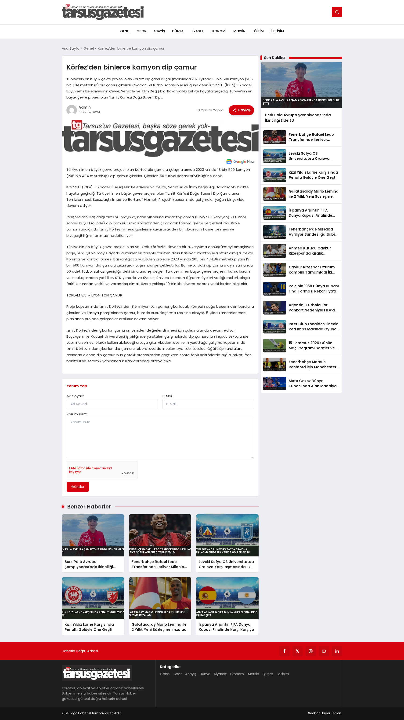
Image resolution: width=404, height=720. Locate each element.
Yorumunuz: (77, 414)
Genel (125, 31)
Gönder (77, 486)
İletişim (277, 31)
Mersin (239, 31)
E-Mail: (167, 396)
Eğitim (258, 31)
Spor (141, 31)
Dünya (178, 31)
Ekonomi (218, 31)
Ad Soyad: (75, 396)
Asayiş (159, 31)
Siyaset (197, 31)
